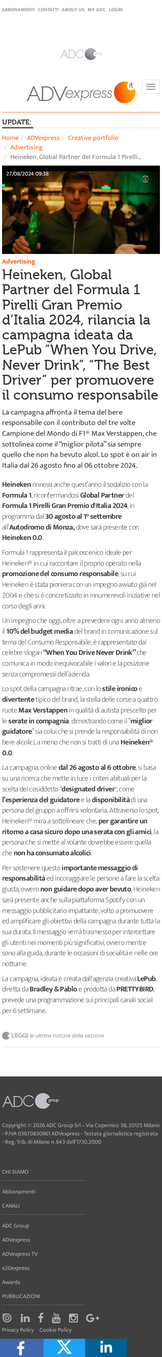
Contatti (48, 9)
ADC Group (15, 1225)
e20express (15, 1268)
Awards (11, 1282)
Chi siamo (15, 1171)
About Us (73, 9)
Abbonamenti (18, 9)
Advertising (26, 147)
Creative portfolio (93, 138)
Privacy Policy (18, 1330)
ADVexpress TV (20, 1254)
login (116, 9)
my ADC (97, 9)
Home (10, 138)
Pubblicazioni (21, 1296)
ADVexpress (43, 138)
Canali (11, 1206)
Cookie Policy (55, 1330)
